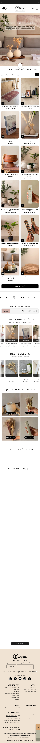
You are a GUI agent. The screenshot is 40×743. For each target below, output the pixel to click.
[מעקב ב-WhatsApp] (10, 678)
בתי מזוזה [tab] (21, 74)
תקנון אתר (16, 691)
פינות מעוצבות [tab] (13, 74)
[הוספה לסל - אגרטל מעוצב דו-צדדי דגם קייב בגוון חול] (22, 136)
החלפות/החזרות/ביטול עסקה (11, 687)
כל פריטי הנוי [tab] (30, 74)
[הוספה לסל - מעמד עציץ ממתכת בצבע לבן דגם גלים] (22, 171)
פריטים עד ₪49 (10, 437)
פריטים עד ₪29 (10, 413)
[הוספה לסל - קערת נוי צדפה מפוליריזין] (22, 273)
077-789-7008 (11, 718)
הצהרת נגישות (15, 695)
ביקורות (17, 699)
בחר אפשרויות (6, 340)
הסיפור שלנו (33, 687)
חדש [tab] (37, 74)
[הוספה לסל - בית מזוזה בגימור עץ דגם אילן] (22, 240)
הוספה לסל (20, 340)
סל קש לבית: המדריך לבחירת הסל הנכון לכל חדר (22, 579)
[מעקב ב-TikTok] (15, 678)
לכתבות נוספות (20, 643)
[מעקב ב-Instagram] (24, 678)
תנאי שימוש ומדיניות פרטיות (12, 693)
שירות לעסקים (32, 716)
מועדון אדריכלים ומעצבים (30, 712)
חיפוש (6, 311)
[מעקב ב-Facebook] (29, 678)
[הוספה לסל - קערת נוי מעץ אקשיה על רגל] (2, 171)
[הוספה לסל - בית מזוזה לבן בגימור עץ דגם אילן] (22, 205)
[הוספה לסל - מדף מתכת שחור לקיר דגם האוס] (22, 103)
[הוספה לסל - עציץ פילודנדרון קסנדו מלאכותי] (2, 240)
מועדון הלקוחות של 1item (29, 708)
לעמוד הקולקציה (20, 286)
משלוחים (16, 689)
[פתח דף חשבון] (6, 9)
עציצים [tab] (5, 74)
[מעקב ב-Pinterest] (20, 678)
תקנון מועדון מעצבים (31, 714)
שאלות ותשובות (15, 697)
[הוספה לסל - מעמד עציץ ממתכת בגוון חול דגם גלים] (2, 205)
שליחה (11, 667)
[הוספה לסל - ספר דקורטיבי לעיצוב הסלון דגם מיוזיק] (2, 136)
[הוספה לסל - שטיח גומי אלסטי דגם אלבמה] (2, 103)
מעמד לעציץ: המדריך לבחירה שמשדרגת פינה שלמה (21, 522)
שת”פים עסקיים (32, 718)
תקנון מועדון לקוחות (31, 710)
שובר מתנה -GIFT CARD (30, 689)
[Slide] (20, 39)
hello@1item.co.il (11, 716)
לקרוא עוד (35, 524)
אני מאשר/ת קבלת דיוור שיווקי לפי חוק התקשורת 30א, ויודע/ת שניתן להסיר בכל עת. (19, 672)
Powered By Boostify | (13, 740)
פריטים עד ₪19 (29, 413)
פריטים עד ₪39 (29, 437)
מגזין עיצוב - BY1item (30, 691)
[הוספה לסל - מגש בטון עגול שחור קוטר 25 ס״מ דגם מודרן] (2, 273)
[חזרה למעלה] (38, 738)
